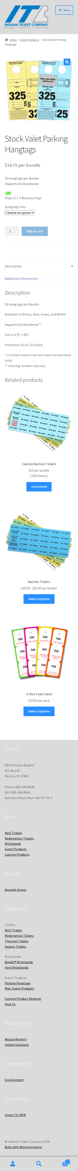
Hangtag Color (15, 207)
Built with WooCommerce (23, 1147)
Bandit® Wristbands (19, 962)
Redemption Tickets (19, 838)
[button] (67, 62)
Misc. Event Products (19, 988)
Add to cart (34, 231)
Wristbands (13, 843)
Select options (39, 599)
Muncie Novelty (16, 1039)
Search (39, 1164)
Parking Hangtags (18, 983)
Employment (14, 1080)
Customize (39, 486)
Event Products (29, 40)
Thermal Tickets (16, 941)
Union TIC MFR (15, 1115)
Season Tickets (15, 946)
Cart (60, 1160)
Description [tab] (13, 266)
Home (13, 40)
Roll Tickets (13, 833)
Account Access (15, 890)
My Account (13, 1164)
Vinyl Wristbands (16, 967)
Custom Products (17, 854)
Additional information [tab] (21, 278)
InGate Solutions (17, 1045)
